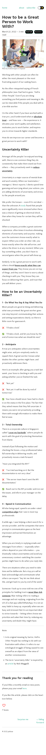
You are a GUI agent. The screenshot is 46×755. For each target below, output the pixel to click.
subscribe (31, 8)
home (4, 8)
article (10, 664)
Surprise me (23, 719)
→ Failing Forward (40, 721)
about (21, 8)
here (24, 688)
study (23, 206)
